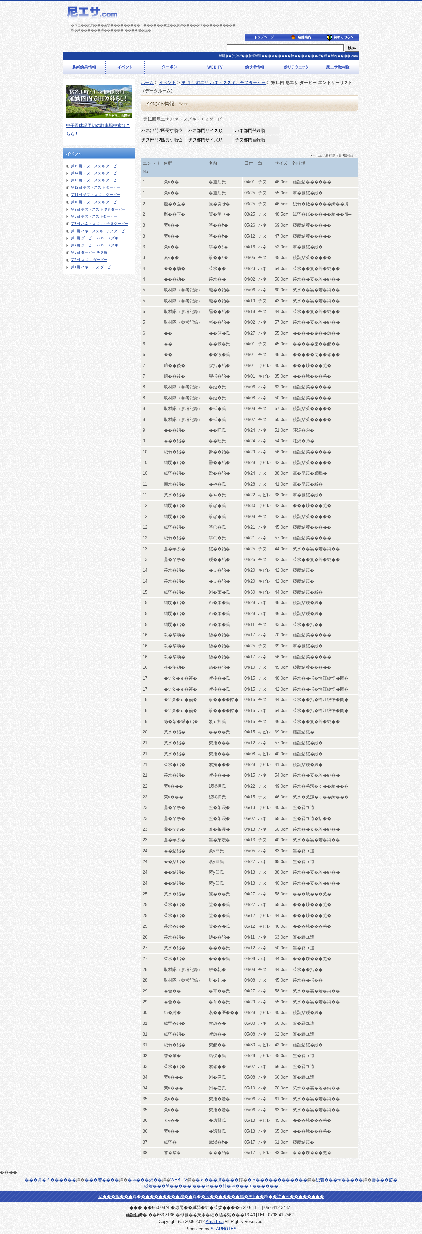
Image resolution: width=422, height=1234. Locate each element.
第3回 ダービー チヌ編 (89, 252)
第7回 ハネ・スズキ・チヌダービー (99, 224)
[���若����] (170, 71)
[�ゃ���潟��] (125, 71)
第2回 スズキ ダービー (89, 260)
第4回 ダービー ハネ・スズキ (94, 245)
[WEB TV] (215, 71)
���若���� (102, 1179)
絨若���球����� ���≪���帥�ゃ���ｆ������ (211, 1186)
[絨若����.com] (92, 19)
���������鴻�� (167, 1196)
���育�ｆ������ (50, 1179)
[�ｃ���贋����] (254, 71)
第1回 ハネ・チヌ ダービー (93, 267)
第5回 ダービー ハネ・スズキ (94, 238)
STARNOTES (224, 1228)
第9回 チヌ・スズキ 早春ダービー (98, 209)
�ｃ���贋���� (217, 1179)
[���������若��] (264, 38)
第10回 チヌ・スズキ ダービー (95, 202)
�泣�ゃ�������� (298, 1196)
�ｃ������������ (277, 1179)
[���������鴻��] (340, 38)
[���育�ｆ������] (84, 71)
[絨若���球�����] (338, 71)
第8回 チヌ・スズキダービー (94, 216)
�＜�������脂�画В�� (232, 1196)
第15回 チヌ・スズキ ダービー (95, 166)
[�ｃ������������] (296, 71)
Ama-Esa (215, 1221)
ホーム (147, 82)
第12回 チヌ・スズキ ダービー (95, 187)
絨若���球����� (339, 1179)
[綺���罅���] (302, 38)
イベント (167, 82)
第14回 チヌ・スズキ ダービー (95, 173)
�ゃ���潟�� (145, 1179)
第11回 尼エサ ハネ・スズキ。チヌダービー (223, 82)
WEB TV (178, 1179)
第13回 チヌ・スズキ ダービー (95, 180)
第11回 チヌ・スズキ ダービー (95, 195)
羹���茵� (384, 1179)
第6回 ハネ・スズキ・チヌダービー (99, 231)
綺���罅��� (115, 1196)
